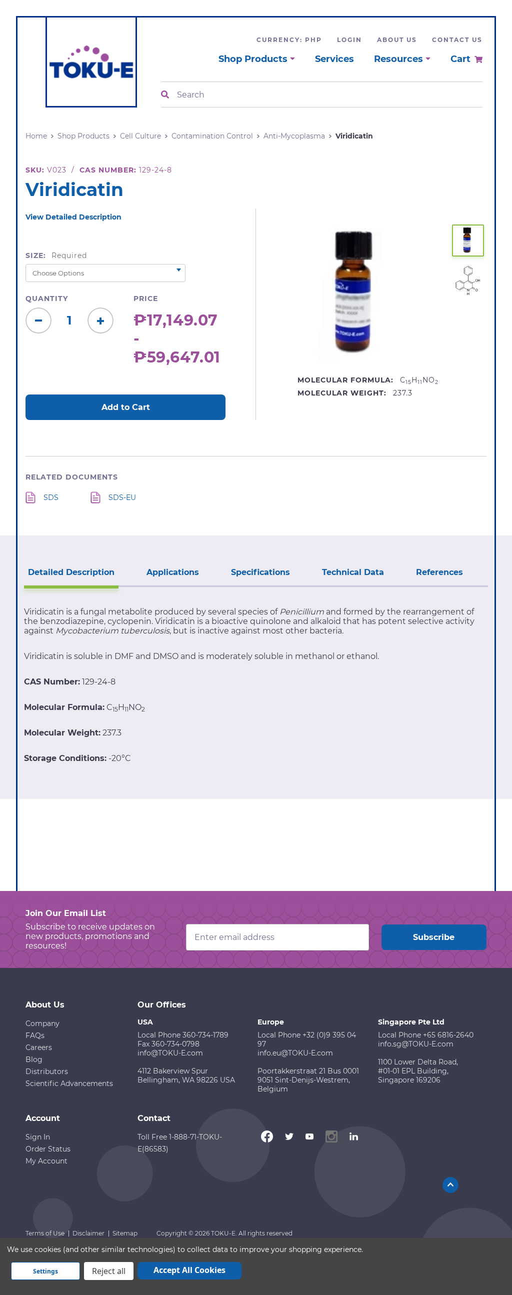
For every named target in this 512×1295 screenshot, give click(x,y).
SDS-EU (122, 497)
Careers (39, 1047)
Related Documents (72, 477)
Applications (172, 572)
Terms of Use (45, 1233)
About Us (397, 40)
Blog (34, 1059)
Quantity (47, 298)
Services (334, 59)
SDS (51, 497)
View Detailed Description (74, 217)
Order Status (48, 1149)
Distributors (47, 1071)
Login (349, 40)
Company (43, 1023)
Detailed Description (71, 572)
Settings (45, 1271)
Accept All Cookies (190, 1270)
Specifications (260, 572)
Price (146, 298)
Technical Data (353, 572)
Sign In (38, 1137)
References (439, 572)
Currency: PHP (289, 40)
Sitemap (125, 1233)
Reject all (109, 1271)
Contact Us (457, 40)
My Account (47, 1161)
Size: (56, 255)
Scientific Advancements (69, 1083)
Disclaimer (88, 1233)
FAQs (35, 1035)
